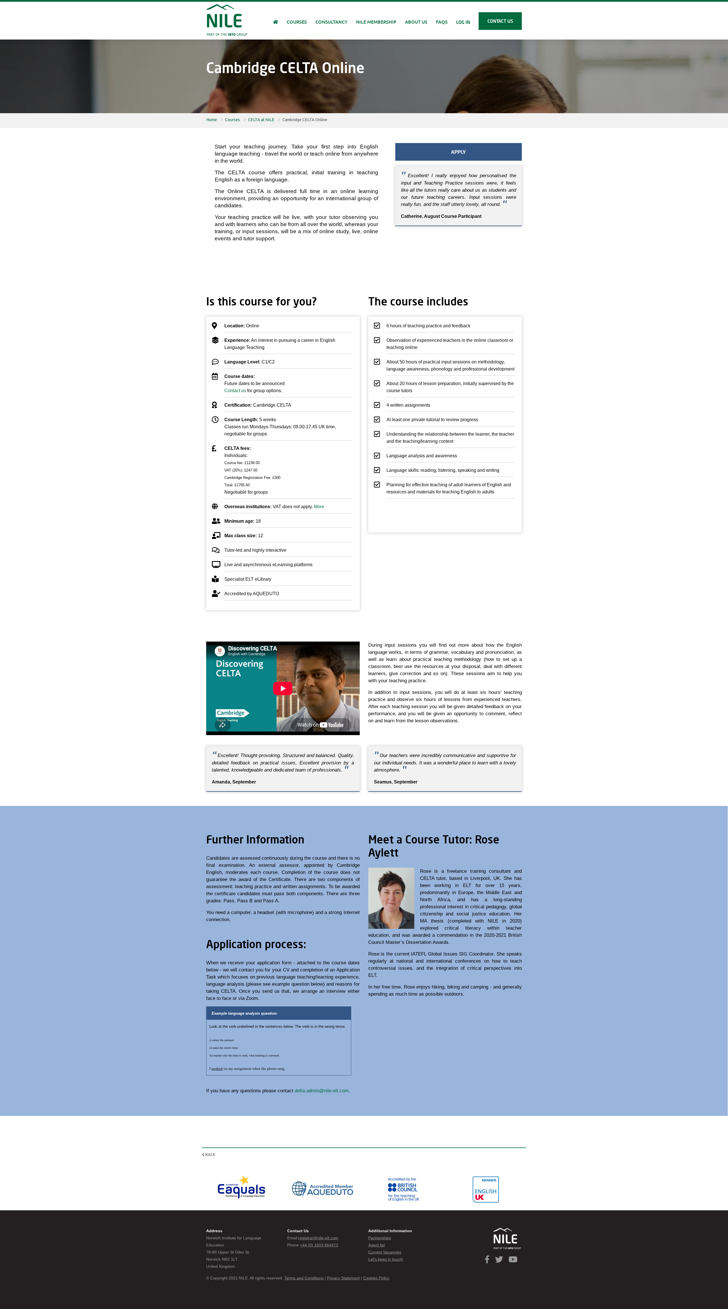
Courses (232, 119)
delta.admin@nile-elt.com (322, 1090)
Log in (463, 22)
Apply (458, 152)
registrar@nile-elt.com (318, 1238)
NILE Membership (376, 22)
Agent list (376, 1245)
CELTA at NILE (261, 119)
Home (211, 119)
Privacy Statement (343, 1278)
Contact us (500, 21)
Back (209, 1154)
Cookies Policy (376, 1278)
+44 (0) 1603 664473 (319, 1245)
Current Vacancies (384, 1252)
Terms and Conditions (304, 1278)
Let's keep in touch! (385, 1259)
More (319, 506)
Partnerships (379, 1238)
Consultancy (331, 22)
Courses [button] (297, 22)
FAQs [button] (442, 22)
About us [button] (416, 22)
